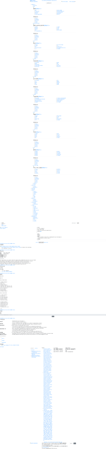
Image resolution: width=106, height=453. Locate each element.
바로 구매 (37, 242)
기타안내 (13, 243)
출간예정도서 (35, 187)
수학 (35, 81)
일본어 (36, 136)
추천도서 (33, 190)
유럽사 (36, 171)
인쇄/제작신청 (34, 202)
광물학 (58, 81)
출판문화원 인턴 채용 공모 (36, 355)
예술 (34, 112)
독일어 (58, 133)
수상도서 (36, 18)
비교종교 (36, 45)
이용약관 (50, 442)
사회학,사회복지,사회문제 (39, 65)
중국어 (36, 135)
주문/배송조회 (49, 0)
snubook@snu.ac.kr (46, 447)
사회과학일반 (37, 62)
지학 (57, 80)
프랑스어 (58, 134)
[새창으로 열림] (64, 1)
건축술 (36, 116)
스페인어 (58, 135)
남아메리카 (58, 169)
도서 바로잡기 (35, 214)
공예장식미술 (37, 118)
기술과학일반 (37, 98)
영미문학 (36, 155)
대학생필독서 (37, 19)
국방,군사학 (58, 66)
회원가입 (45, 0)
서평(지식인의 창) (36, 210)
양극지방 (58, 171)
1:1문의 (34, 209)
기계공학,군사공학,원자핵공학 (61, 98)
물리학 (36, 82)
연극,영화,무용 (59, 118)
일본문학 (36, 154)
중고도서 (36, 57)
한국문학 (36, 152)
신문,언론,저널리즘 (60, 12)
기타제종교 (58, 48)
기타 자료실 (35, 215)
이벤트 (34, 196)
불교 (35, 46)
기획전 (34, 197)
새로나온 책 (33, 185)
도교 (35, 48)
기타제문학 (58, 155)
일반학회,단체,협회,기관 (60, 11)
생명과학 (58, 82)
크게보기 (1, 228)
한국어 (36, 134)
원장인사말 (35, 217)
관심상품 (3, 340)
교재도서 (36, 21)
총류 (34, 6)
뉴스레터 (34, 212)
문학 (34, 147)
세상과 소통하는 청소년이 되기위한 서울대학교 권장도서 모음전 (11, 247)
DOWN (3, 346)
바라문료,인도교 (59, 46)
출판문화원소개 (34, 216)
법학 (57, 63)
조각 (35, 117)
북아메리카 (36, 173)
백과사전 (36, 13)
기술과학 (34, 94)
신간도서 (34, 186)
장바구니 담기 (41, 242)
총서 (34, 195)
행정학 (58, 62)
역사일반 (36, 169)
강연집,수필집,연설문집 (38, 14)
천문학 (36, 84)
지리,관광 (58, 172)
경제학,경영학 (37, 64)
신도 (57, 45)
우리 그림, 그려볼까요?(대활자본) (7, 271)
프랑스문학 (58, 152)
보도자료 (34, 207)
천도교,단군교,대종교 (60, 44)
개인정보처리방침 (55, 442)
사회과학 (34, 58)
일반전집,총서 (59, 13)
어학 (34, 129)
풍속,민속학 (58, 65)
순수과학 (34, 76)
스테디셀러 (33, 189)
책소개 (4, 243)
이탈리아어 (58, 136)
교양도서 (36, 22)
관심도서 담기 (46, 242)
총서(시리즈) (37, 20)
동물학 (58, 84)
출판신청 (33, 198)
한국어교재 (35, 5)
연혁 (34, 219)
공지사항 (34, 206)
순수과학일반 (37, 80)
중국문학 (36, 153)
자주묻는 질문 (35, 208)
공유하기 (4, 228)
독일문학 (58, 151)
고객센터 (52, 0)
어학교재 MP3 (35, 213)
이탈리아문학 (59, 154)
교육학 (58, 64)
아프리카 (36, 172)
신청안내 (34, 199)
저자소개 (6, 243)
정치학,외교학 (37, 66)
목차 (8, 243)
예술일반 (36, 115)
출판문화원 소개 (46, 442)
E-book (34, 184)
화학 (35, 83)
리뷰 (11, 243)
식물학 (58, 83)
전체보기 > (38, 8)
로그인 (43, 0)
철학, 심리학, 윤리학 (36, 23)
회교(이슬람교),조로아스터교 (61, 47)
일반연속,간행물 (59, 10)
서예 (35, 119)
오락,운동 (58, 119)
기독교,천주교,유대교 (38, 47)
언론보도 (34, 211)
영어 (35, 137)
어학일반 (36, 133)
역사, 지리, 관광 (35, 165)
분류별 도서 (33, 4)
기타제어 (58, 137)
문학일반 (36, 151)
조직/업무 (34, 220)
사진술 (58, 116)
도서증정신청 (35, 201)
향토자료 (58, 14)
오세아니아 (58, 170)
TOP (0, 346)
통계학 (36, 63)
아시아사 (36, 170)
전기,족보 (58, 173)
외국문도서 (35, 183)
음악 (57, 117)
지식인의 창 (32, 349)
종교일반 (36, 44)
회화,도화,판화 (59, 115)
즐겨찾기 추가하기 (32, 0)
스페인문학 (58, 153)
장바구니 (55, 0)
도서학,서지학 (37, 11)
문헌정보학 (36, 12)
